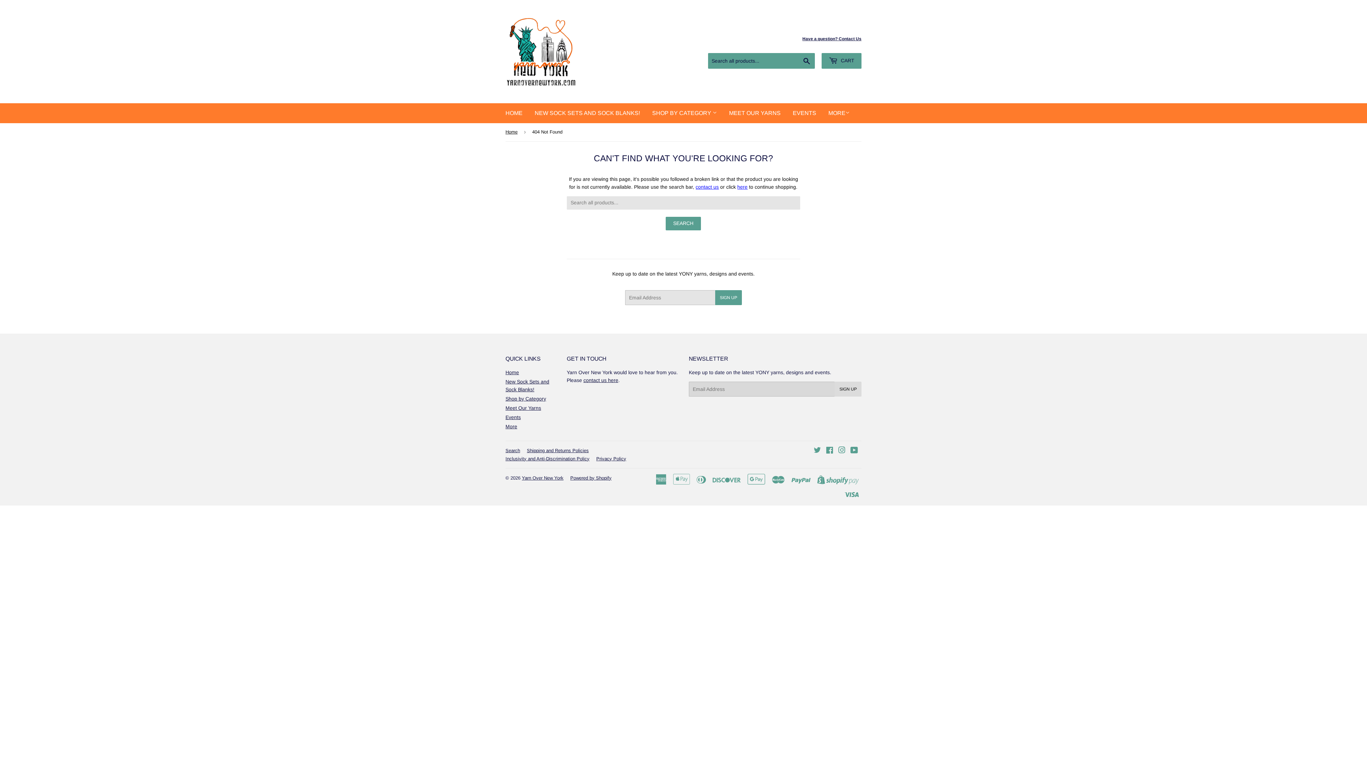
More (836, 113)
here (742, 187)
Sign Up (728, 297)
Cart (846, 60)
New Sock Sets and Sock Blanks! (587, 113)
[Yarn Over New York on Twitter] (817, 451)
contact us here (600, 380)
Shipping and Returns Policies (558, 450)
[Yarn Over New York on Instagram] (841, 451)
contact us (707, 187)
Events (804, 113)
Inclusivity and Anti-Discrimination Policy (548, 458)
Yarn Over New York (543, 478)
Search (513, 450)
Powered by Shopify (591, 478)
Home (514, 113)
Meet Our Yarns (755, 113)
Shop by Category (682, 113)
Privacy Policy (611, 458)
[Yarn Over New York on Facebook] (829, 451)
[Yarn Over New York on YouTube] (854, 451)
